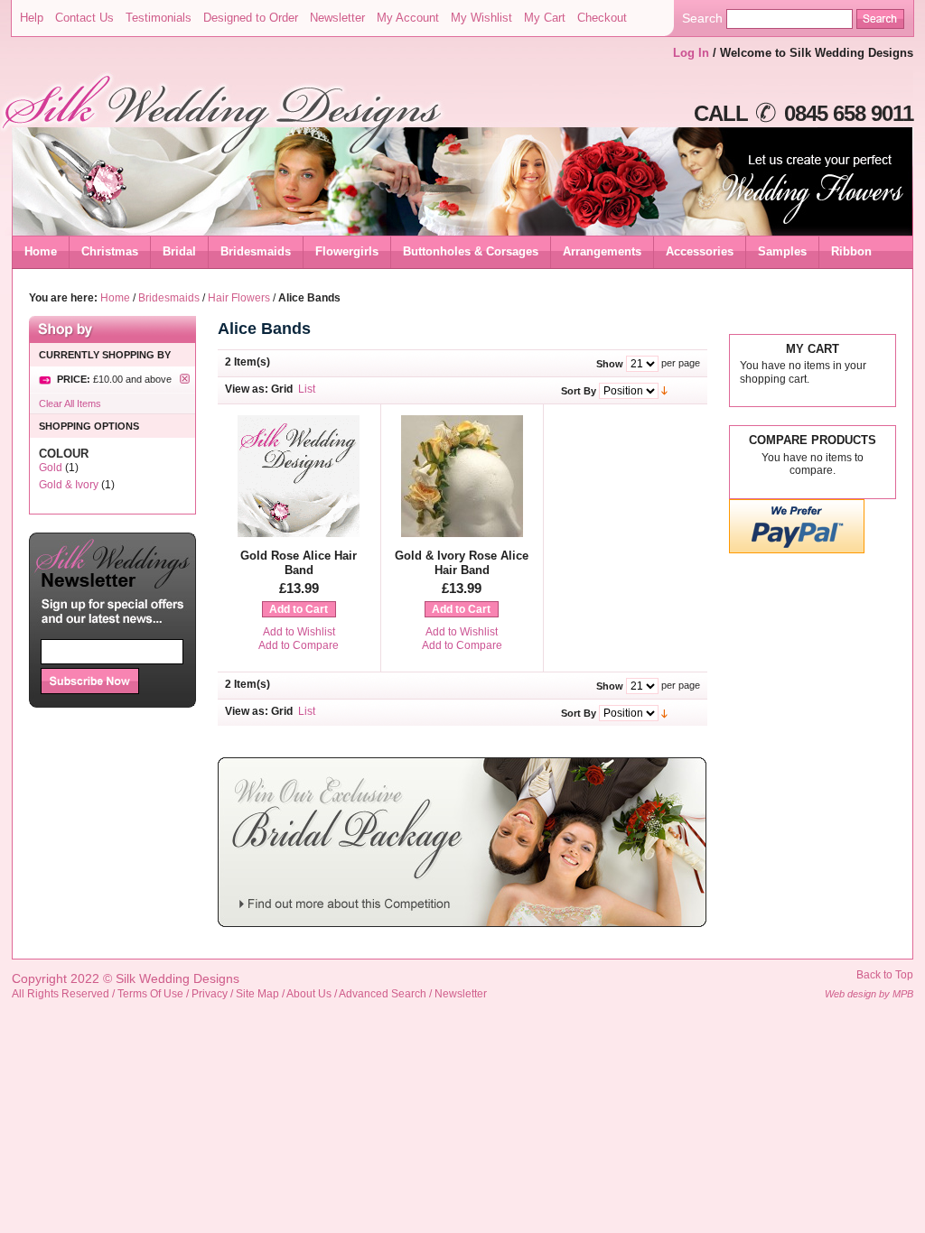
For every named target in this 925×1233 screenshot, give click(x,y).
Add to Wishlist (299, 632)
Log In (691, 53)
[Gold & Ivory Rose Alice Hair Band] (462, 533)
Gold (50, 467)
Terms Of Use (150, 993)
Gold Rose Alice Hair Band (298, 563)
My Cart (544, 17)
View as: (246, 389)
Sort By (578, 390)
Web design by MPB (869, 993)
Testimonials (159, 17)
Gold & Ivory (68, 484)
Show (609, 362)
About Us (309, 993)
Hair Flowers (239, 298)
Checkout (602, 17)
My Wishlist (481, 17)
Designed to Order (250, 17)
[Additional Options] (796, 550)
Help (31, 17)
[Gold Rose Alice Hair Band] (299, 533)
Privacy (210, 993)
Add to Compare (298, 645)
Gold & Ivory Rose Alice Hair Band (461, 563)
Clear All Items (70, 403)
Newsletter (337, 17)
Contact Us (84, 17)
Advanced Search (382, 993)
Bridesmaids (169, 298)
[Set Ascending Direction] (664, 390)
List (306, 389)
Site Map (257, 993)
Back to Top (884, 975)
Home (40, 251)
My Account (408, 17)
